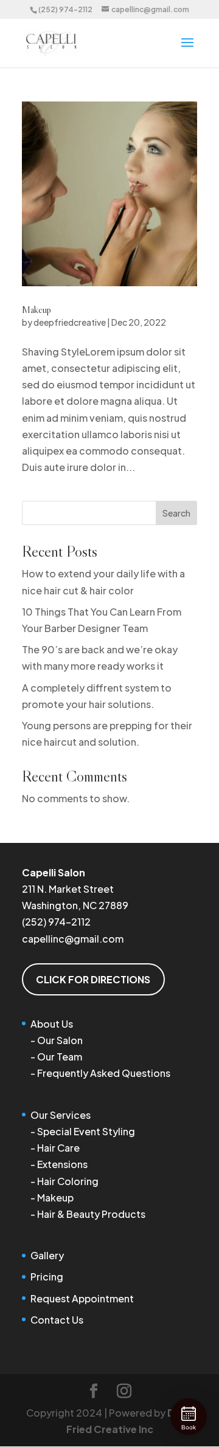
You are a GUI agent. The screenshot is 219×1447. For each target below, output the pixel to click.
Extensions (62, 1164)
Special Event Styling (86, 1131)
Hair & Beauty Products (91, 1214)
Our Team (59, 1056)
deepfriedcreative (69, 322)
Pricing (46, 1276)
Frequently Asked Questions (103, 1073)
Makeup (36, 309)
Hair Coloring (68, 1181)
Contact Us (56, 1319)
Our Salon (60, 1040)
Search (176, 512)
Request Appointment (82, 1298)
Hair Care (58, 1147)
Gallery (47, 1255)
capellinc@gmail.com (72, 938)
